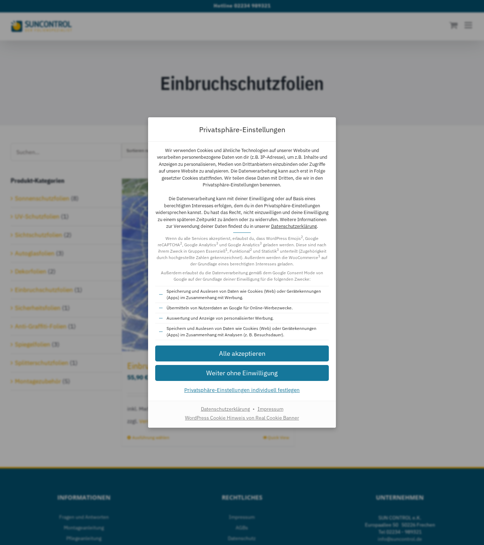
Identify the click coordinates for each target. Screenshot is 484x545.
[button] (242, 353)
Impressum (270, 409)
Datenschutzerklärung (294, 226)
